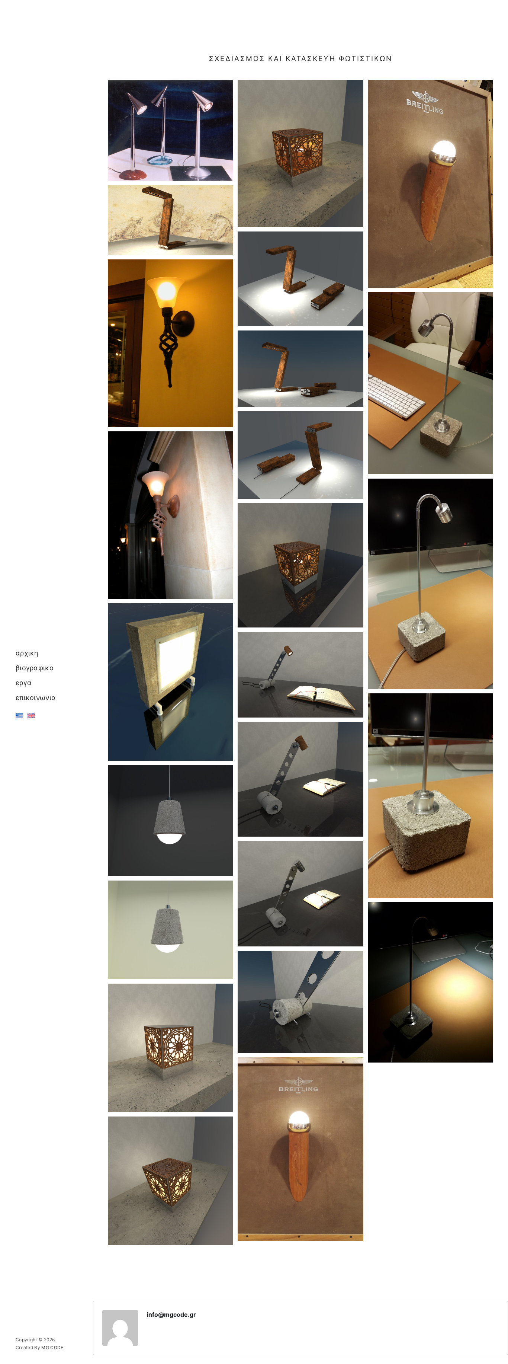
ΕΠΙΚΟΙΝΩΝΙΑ (36, 698)
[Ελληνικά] (19, 715)
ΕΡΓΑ (24, 683)
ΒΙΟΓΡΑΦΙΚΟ (35, 668)
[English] (31, 715)
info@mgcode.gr (171, 1314)
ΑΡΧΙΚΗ (27, 653)
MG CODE (52, 1347)
